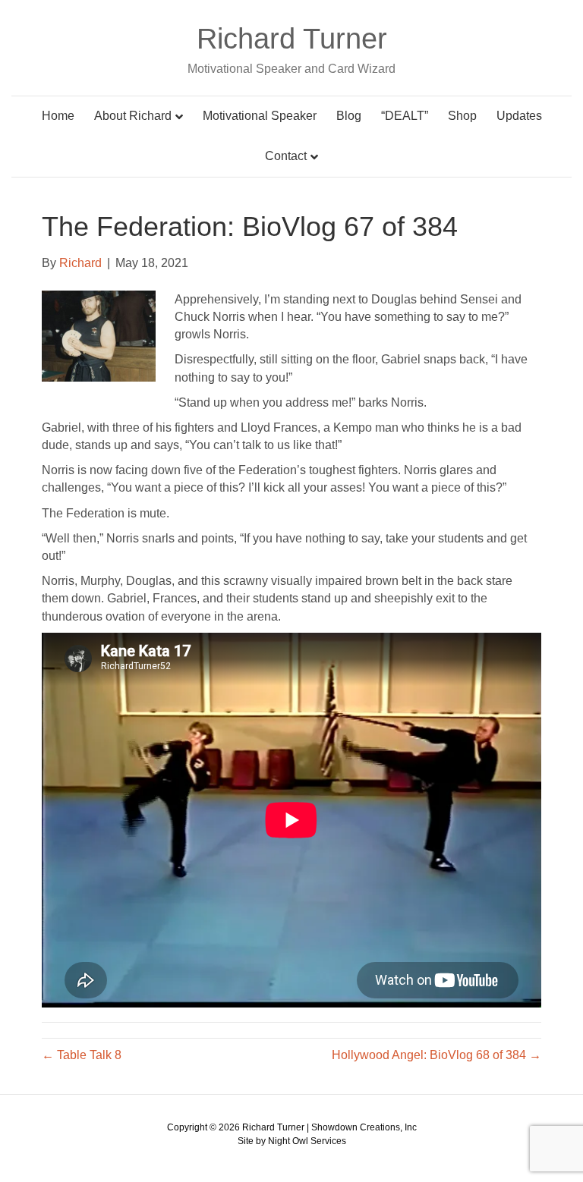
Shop (462, 115)
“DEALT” (404, 115)
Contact (286, 155)
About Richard (133, 115)
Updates (519, 115)
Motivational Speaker (260, 115)
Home (58, 115)
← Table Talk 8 (81, 1054)
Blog (348, 115)
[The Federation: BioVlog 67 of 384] (99, 335)
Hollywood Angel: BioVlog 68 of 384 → (436, 1054)
